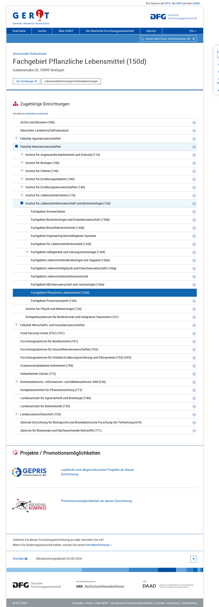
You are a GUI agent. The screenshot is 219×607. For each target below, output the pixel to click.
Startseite (19, 31)
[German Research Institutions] (31, 16)
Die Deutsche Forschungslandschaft (110, 31)
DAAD (196, 3)
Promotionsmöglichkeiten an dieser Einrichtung (96, 501)
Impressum (173, 603)
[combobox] (168, 38)
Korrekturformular (98, 545)
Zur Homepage (24, 81)
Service (151, 31)
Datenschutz (189, 603)
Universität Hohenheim (30, 53)
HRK (179, 3)
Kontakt (159, 603)
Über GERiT (66, 31)
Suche (42, 31)
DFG (167, 3)
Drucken (18, 558)
